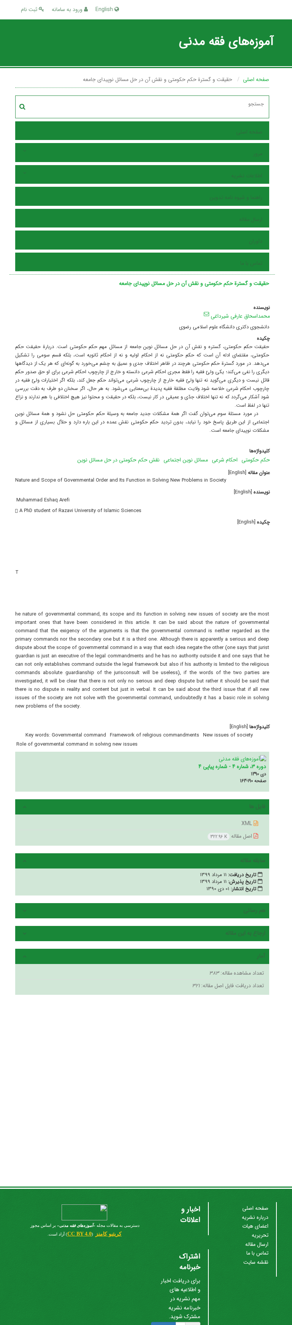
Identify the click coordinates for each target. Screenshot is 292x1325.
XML (247, 823)
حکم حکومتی (255, 460)
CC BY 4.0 (79, 1234)
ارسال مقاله (250, 219)
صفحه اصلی (256, 79)
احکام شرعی (225, 460)
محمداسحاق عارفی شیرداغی (240, 316)
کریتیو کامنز (108, 1234)
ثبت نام (30, 9)
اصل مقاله (232, 836)
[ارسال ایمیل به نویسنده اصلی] (206, 314)
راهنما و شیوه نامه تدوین (235, 197)
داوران (255, 241)
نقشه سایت (255, 1262)
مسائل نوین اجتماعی (185, 460)
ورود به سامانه (68, 9)
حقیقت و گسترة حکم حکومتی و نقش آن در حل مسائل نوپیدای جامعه (194, 283)
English (104, 9)
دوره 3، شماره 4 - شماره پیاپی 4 (232, 766)
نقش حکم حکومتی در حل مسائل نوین (118, 460)
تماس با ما (251, 263)
